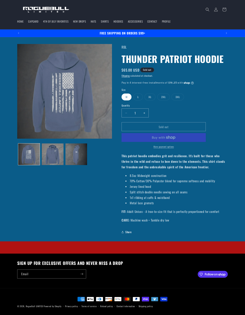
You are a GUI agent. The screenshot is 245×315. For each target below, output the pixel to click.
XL (152, 97)
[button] (207, 9)
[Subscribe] (82, 273)
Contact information (126, 306)
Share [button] (128, 232)
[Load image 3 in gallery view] (76, 154)
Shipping (126, 75)
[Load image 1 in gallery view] (29, 154)
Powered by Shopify (52, 306)
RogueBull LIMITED (34, 306)
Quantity (126, 105)
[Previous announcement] (18, 33)
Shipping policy (146, 306)
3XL (180, 97)
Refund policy (106, 306)
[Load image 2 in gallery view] (52, 154)
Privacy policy (71, 306)
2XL (165, 97)
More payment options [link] (164, 146)
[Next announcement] (226, 33)
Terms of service (89, 306)
